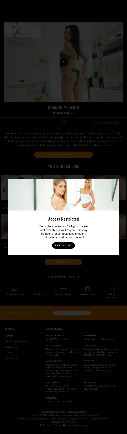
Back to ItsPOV (63, 245)
